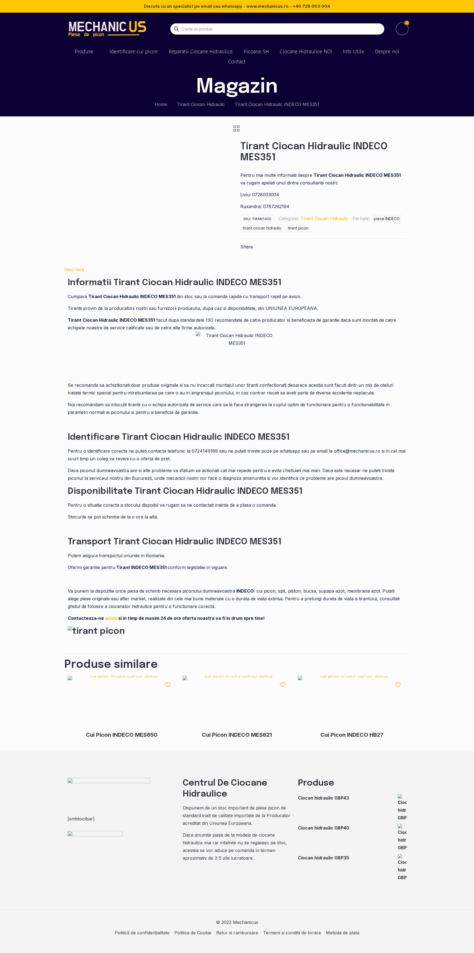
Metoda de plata (342, 932)
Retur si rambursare (237, 932)
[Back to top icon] (447, 942)
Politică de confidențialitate (142, 932)
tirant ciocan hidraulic (262, 228)
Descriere (74, 269)
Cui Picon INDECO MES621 (237, 734)
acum (111, 618)
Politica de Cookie (192, 932)
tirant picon (298, 228)
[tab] (237, 269)
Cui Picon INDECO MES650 (121, 734)
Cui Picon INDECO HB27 (351, 734)
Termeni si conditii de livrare (292, 932)
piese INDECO (387, 218)
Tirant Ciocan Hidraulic (201, 104)
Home (161, 104)
